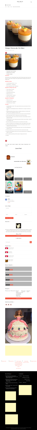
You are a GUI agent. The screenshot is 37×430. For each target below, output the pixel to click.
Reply (9, 202)
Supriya (20, 375)
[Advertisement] (18, 14)
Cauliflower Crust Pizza (25, 377)
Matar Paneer (28, 380)
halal (19, 144)
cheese (14, 144)
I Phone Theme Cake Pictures (9, 179)
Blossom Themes (17, 428)
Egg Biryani (24, 382)
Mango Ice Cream (27, 379)
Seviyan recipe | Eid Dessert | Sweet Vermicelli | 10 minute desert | (11, 388)
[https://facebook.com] (8, 305)
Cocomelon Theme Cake (9, 192)
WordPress (24, 428)
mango (22, 144)
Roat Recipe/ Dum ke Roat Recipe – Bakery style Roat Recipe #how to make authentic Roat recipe (12, 376)
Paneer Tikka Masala (26, 375)
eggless (17, 144)
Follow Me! (19, 298)
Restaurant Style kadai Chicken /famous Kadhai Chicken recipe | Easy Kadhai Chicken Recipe (12, 380)
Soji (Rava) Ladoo (11, 255)
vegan (6, 145)
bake (8, 144)
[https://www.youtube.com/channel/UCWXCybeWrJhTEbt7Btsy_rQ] (6, 305)
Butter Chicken (11, 259)
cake (11, 144)
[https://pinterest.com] (11, 305)
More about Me (18, 235)
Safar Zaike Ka (20, 1)
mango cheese (26, 144)
